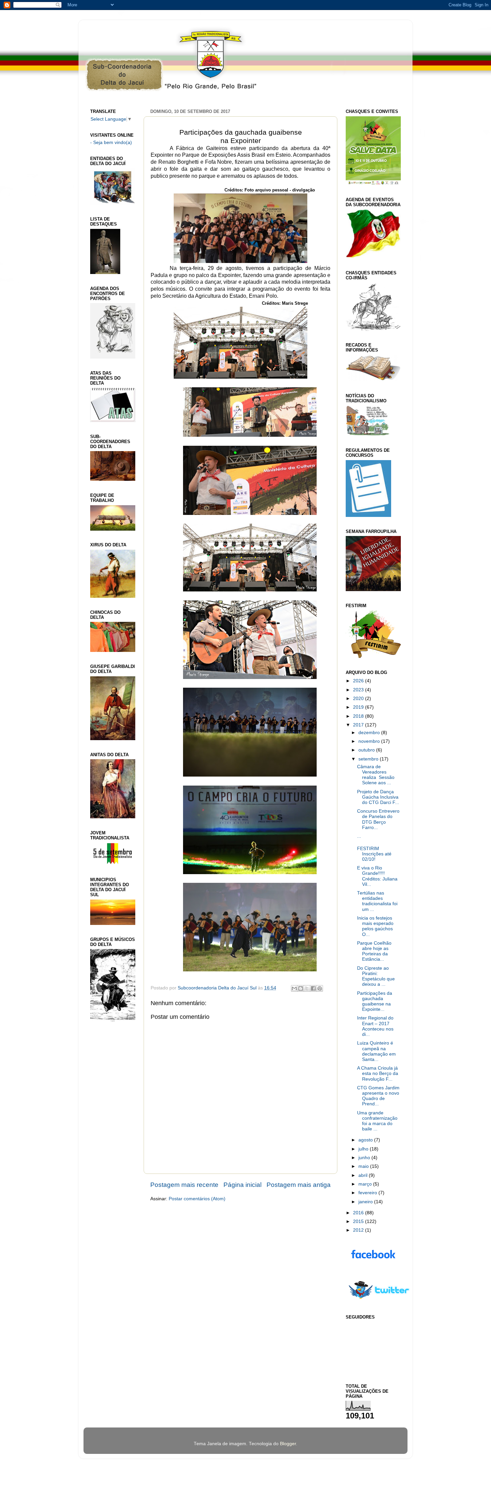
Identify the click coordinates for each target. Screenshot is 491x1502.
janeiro (366, 1201)
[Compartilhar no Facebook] (313, 988)
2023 (359, 689)
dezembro (369, 732)
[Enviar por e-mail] (294, 988)
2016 (359, 1212)
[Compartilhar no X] (307, 988)
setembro (369, 759)
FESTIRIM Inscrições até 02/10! (374, 854)
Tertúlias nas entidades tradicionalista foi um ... (377, 901)
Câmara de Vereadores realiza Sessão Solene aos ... (375, 775)
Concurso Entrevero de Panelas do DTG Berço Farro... (378, 819)
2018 (359, 716)
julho (364, 1148)
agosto (366, 1139)
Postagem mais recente (184, 1184)
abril (363, 1175)
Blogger (288, 1443)
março (365, 1184)
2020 (359, 698)
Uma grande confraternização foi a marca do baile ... (377, 1121)
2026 (359, 680)
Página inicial (242, 1184)
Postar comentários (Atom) (197, 1198)
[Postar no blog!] (300, 988)
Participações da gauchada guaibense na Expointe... (374, 1001)
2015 (359, 1221)
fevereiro (368, 1192)
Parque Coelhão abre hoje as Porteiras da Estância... (374, 951)
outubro (367, 750)
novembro (369, 741)
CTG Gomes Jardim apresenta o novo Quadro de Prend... (378, 1096)
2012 (359, 1230)
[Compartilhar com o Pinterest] (319, 988)
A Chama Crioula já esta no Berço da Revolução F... (377, 1073)
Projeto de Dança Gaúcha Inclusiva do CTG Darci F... (378, 797)
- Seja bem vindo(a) (111, 142)
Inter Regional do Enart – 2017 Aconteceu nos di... (375, 1026)
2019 (359, 707)
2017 (359, 724)
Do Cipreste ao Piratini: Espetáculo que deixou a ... (376, 976)
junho (364, 1157)
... (359, 836)
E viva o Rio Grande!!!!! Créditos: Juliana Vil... (377, 876)
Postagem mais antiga (299, 1184)
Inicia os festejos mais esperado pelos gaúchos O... (375, 926)
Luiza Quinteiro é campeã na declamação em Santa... (376, 1051)
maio (364, 1166)
